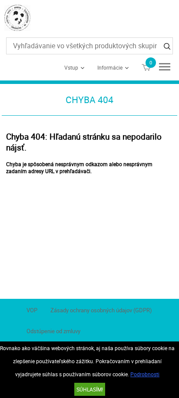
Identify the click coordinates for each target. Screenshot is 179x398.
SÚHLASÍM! (89, 389)
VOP (32, 310)
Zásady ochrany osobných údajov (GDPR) (101, 310)
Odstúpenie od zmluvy (53, 331)
